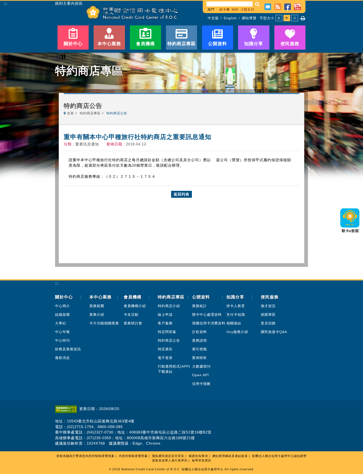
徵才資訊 (268, 306)
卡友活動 (131, 314)
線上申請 (165, 314)
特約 (235, 9)
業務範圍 (96, 306)
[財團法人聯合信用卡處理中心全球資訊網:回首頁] (132, 12)
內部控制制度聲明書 (133, 456)
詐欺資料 (199, 332)
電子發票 (165, 358)
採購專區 (268, 314)
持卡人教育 (235, 306)
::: (5, 3)
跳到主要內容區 (69, 3)
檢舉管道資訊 (201, 460)
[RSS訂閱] (277, 6)
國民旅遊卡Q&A (274, 332)
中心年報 (62, 332)
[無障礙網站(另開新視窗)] (67, 409)
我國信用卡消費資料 (208, 323)
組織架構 (62, 314)
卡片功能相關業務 (104, 323)
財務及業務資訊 (68, 349)
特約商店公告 (169, 340)
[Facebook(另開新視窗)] (287, 6)
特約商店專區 (90, 113)
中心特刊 (62, 340)
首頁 (70, 113)
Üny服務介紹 (237, 332)
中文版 (213, 18)
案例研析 (199, 358)
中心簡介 (62, 306)
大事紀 (60, 323)
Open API (200, 375)
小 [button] (295, 18)
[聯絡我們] (267, 6)
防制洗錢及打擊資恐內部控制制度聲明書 (85, 456)
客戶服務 (165, 323)
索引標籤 (199, 349)
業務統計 (199, 306)
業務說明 (199, 340)
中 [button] (287, 18)
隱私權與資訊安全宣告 (168, 456)
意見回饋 (268, 323)
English (230, 18)
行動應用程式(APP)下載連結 (174, 369)
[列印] (303, 18)
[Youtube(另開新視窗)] (297, 6)
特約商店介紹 (169, 306)
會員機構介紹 (135, 306)
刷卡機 (224, 9)
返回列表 (181, 194)
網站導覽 (249, 18)
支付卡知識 (235, 314)
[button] (257, 4)
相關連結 (233, 323)
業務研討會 (133, 323)
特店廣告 (165, 349)
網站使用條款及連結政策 (230, 456)
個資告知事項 (198, 456)
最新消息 (62, 358)
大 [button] (279, 18)
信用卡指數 (201, 384)
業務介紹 (96, 314)
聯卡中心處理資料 (207, 314)
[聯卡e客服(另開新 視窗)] (350, 234)
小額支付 (247, 9)
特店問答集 (167, 332)
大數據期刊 (201, 366)
